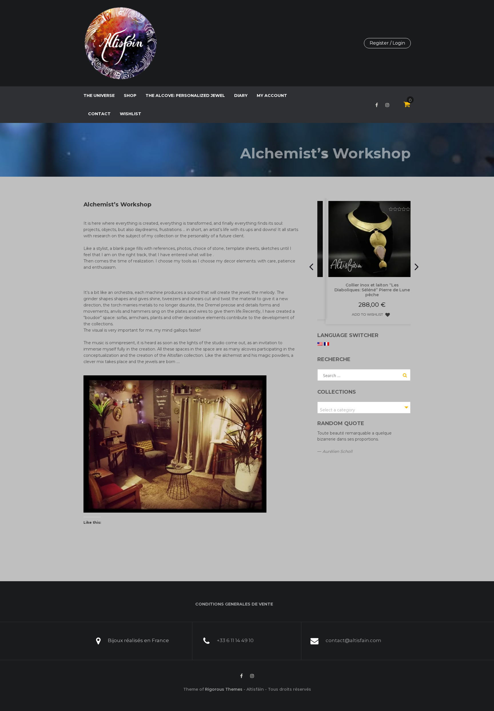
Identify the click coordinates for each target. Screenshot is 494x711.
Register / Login (387, 43)
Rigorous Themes (223, 689)
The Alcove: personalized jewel (185, 95)
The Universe (99, 95)
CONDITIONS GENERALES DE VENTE (234, 604)
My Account (272, 95)
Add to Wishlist (359, 314)
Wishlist (130, 113)
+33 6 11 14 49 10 (235, 640)
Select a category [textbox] (337, 410)
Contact (99, 113)
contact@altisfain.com (353, 640)
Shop (130, 95)
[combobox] (364, 407)
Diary (241, 95)
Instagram (387, 104)
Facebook (376, 104)
